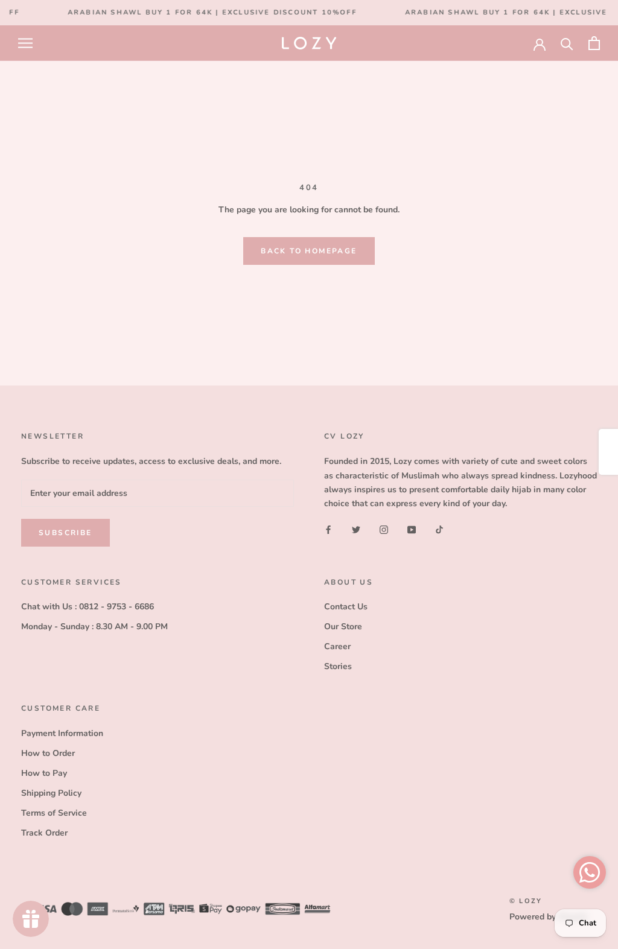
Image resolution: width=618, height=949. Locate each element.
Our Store (343, 626)
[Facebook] (328, 529)
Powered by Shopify (548, 916)
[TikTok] (439, 529)
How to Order (48, 753)
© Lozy (525, 901)
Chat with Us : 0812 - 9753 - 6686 (87, 606)
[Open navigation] (25, 43)
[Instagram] (384, 529)
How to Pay (44, 773)
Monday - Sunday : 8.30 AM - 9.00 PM (94, 626)
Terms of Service (54, 813)
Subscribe (65, 533)
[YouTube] (411, 529)
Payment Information (62, 733)
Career (337, 646)
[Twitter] (356, 529)
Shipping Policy (51, 793)
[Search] (567, 43)
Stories (338, 666)
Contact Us (346, 606)
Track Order (44, 833)
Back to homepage (309, 251)
